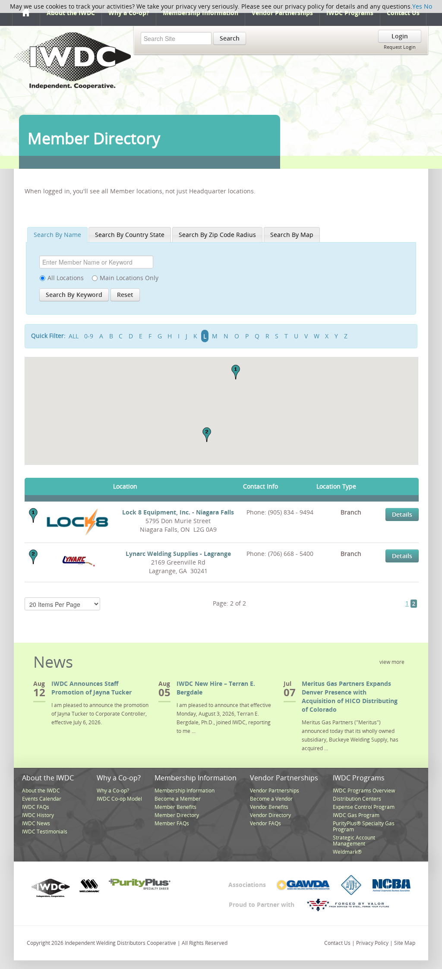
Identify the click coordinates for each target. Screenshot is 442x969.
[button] (235, 372)
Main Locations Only (129, 278)
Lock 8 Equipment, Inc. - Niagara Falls (178, 512)
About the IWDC (71, 13)
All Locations (65, 278)
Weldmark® (347, 851)
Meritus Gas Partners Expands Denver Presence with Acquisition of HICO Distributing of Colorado (350, 696)
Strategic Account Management (354, 840)
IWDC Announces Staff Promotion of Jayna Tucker (91, 687)
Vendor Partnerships (282, 13)
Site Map (404, 943)
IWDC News (36, 823)
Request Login (400, 47)
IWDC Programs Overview (364, 790)
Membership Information (200, 13)
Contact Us (403, 13)
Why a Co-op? (128, 13)
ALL (74, 336)
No (428, 6)
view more (391, 662)
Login (399, 36)
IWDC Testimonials (44, 831)
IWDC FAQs (35, 807)
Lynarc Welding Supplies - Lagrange (178, 553)
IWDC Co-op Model (119, 798)
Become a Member (178, 798)
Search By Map (291, 234)
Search (230, 38)
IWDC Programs (349, 13)
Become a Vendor (271, 798)
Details (402, 514)
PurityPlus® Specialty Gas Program (364, 826)
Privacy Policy (372, 943)
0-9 (88, 336)
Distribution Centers (357, 798)
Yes (417, 6)
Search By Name (57, 234)
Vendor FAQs (265, 823)
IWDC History (38, 815)
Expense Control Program (364, 807)
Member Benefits (175, 807)
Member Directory (177, 815)
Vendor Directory (270, 815)
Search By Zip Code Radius (217, 234)
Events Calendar (41, 798)
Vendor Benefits (269, 807)
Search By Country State (129, 234)
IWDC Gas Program (356, 815)
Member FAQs (172, 823)
